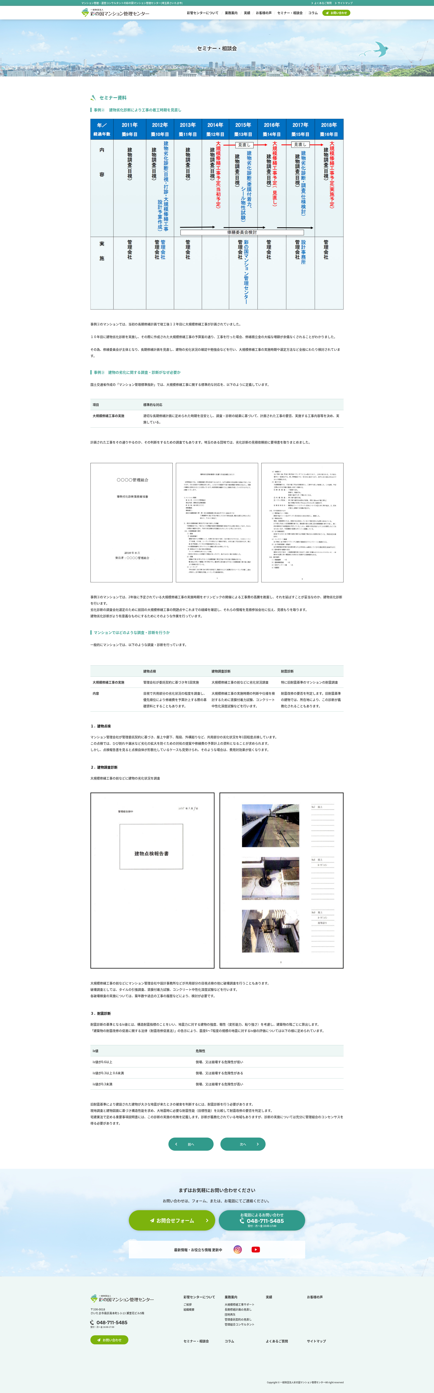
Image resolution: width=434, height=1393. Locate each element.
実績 (247, 12)
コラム (313, 12)
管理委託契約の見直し (238, 1319)
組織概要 (189, 1309)
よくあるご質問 (323, 3)
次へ (243, 1144)
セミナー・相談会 (290, 12)
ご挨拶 (188, 1304)
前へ (191, 1144)
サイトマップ (345, 3)
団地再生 (230, 1314)
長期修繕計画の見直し (238, 1309)
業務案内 (231, 12)
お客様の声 (264, 12)
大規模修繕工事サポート (240, 1304)
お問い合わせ (339, 13)
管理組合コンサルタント (240, 1324)
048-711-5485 (112, 1322)
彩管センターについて (203, 12)
